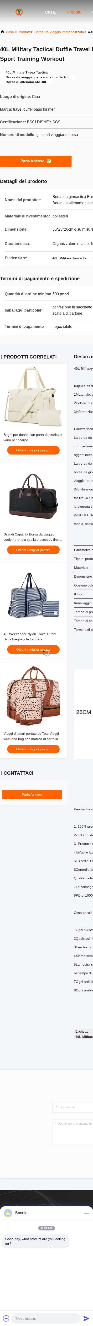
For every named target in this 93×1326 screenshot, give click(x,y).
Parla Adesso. (33, 161)
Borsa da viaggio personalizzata (59, 32)
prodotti (25, 32)
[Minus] (86, 1213)
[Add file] (6, 1318)
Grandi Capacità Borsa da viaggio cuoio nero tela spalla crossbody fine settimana (31, 539)
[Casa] (19, 12)
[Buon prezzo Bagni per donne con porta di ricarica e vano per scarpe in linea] (33, 397)
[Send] (86, 1318)
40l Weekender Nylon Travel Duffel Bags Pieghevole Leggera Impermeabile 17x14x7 (30, 639)
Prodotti (74, 12)
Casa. (50, 12)
